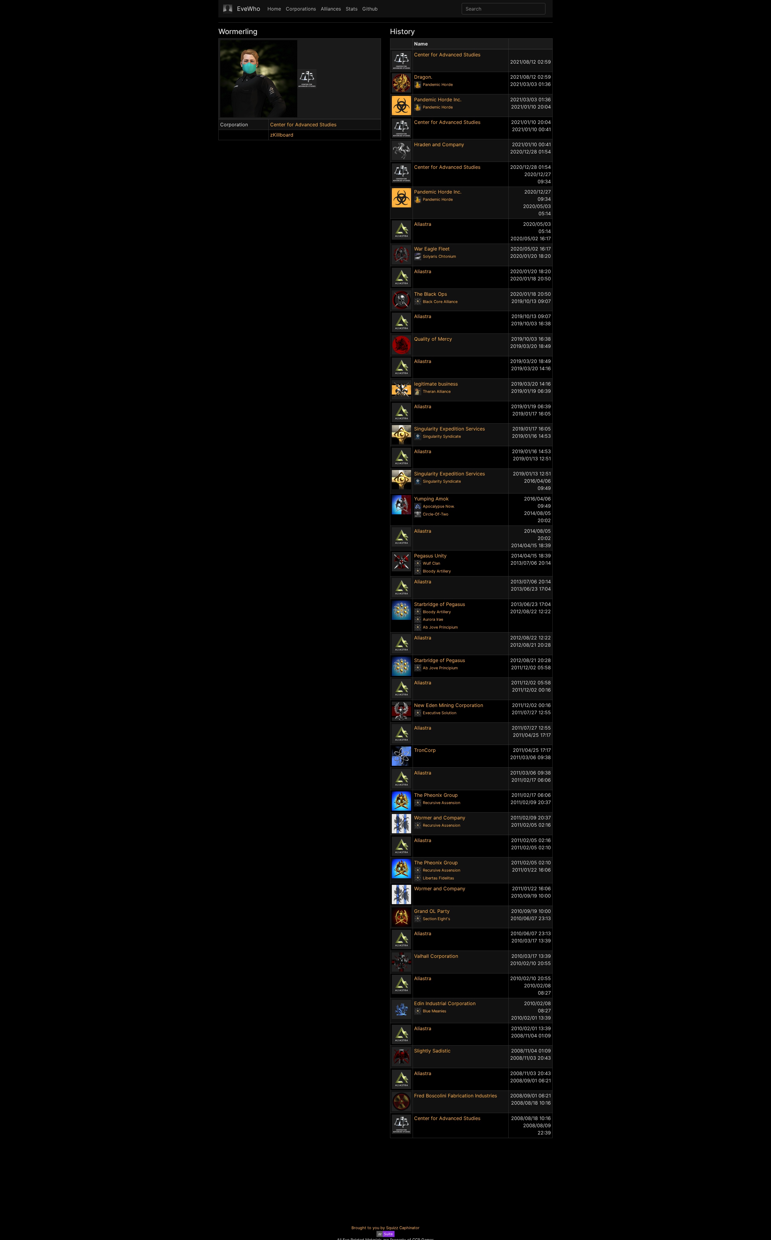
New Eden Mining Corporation (448, 705)
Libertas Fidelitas (438, 878)
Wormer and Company (439, 818)
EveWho (248, 8)
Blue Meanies (434, 1011)
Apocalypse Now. (439, 506)
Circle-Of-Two (435, 514)
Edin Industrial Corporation (445, 1003)
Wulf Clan (431, 563)
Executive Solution (439, 713)
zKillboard (281, 135)
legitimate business (436, 384)
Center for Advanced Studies (303, 124)
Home (274, 9)
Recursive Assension (441, 802)
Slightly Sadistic (432, 1051)
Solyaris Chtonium (439, 256)
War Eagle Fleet (432, 249)
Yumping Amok (431, 499)
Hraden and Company (439, 144)
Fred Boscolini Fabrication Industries (455, 1096)
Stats (351, 9)
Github (370, 9)
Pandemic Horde (438, 84)
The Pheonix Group (436, 795)
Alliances (331, 9)
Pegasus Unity (430, 556)
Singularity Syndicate (442, 436)
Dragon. (423, 77)
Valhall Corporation (436, 956)
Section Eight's (436, 919)
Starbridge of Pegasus (439, 604)
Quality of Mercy (433, 339)
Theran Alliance (437, 391)
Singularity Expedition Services (449, 429)
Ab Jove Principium (440, 627)
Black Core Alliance (440, 301)
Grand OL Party (432, 911)
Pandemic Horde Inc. (437, 99)
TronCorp (425, 750)
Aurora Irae (433, 619)
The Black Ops (430, 294)
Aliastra (422, 224)
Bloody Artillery (437, 571)
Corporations (301, 9)
